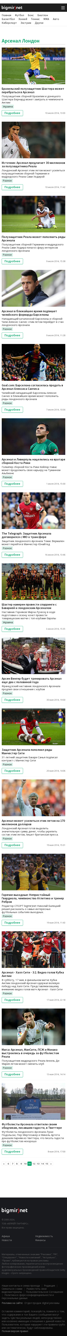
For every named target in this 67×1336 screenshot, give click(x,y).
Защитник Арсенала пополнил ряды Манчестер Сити (27, 751)
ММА (46, 19)
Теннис (35, 19)
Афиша (6, 1236)
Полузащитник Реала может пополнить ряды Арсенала (33, 238)
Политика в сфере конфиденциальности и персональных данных (28, 1296)
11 (29, 1163)
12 (34, 1163)
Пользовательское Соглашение (44, 1291)
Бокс (31, 15)
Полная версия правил (15, 1331)
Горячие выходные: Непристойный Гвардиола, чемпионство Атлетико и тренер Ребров (33, 898)
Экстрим (26, 22)
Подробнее (12, 113)
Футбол (19, 15)
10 (25, 1163)
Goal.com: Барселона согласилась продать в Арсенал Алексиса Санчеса (32, 387)
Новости (7, 1240)
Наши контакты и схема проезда (21, 1285)
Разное (7, 180)
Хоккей (23, 19)
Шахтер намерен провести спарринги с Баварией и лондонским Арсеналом (29, 606)
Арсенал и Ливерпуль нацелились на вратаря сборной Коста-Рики (33, 461)
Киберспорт (9, 22)
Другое (39, 22)
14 (42, 1163)
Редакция (49, 1285)
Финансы (40, 1240)
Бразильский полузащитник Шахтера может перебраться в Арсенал (33, 90)
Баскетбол (8, 19)
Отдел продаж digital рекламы (41, 1303)
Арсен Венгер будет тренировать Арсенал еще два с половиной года (32, 680)
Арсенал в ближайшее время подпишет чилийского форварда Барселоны (29, 313)
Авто (56, 19)
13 (38, 1163)
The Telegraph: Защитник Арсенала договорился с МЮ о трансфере (26, 535)
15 (47, 1163)
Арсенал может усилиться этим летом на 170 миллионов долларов (33, 822)
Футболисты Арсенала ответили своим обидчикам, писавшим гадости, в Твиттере (32, 1126)
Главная (6, 15)
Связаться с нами (12, 1288)
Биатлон (42, 15)
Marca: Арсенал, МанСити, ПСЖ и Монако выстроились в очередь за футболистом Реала (30, 1053)
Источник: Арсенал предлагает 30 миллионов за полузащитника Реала (33, 164)
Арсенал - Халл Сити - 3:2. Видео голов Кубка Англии (33, 974)
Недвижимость (44, 1236)
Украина (8, 106)
